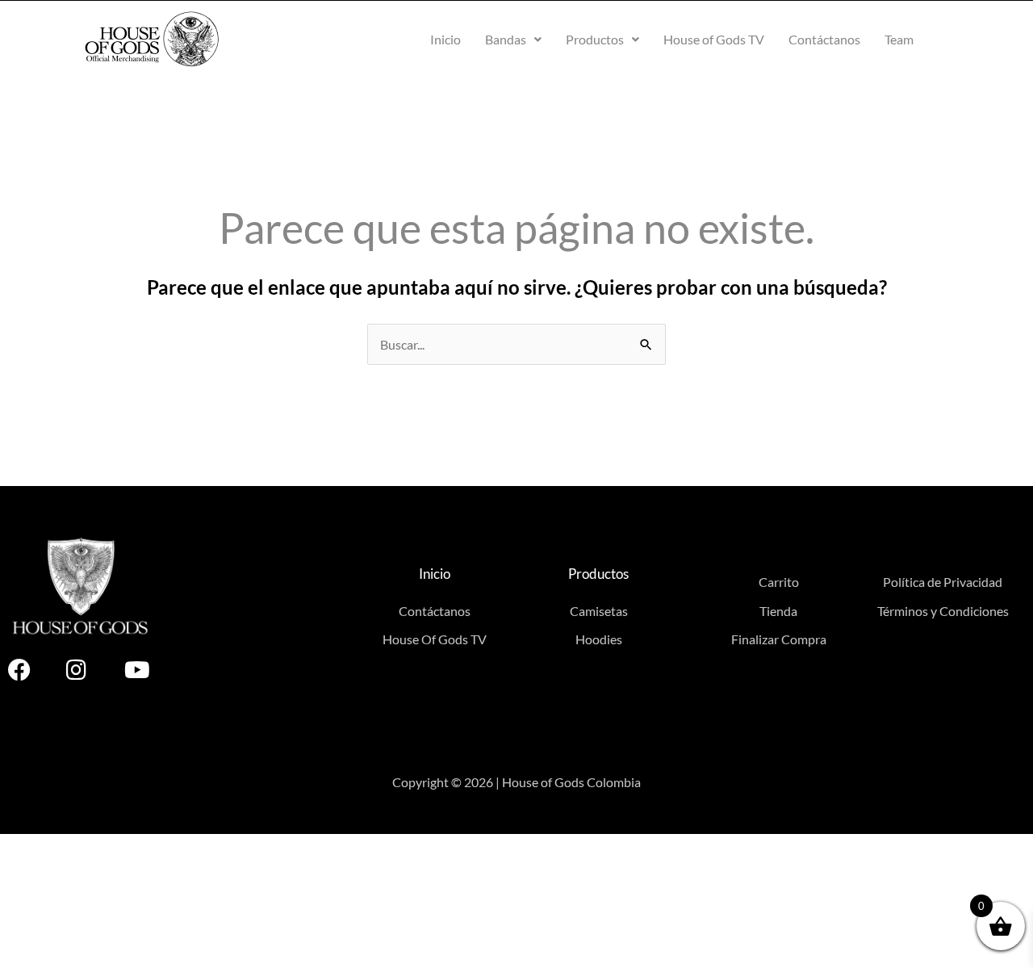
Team (899, 39)
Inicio (445, 39)
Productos (595, 39)
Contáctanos (824, 39)
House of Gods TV (713, 39)
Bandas (505, 39)
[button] (513, 39)
